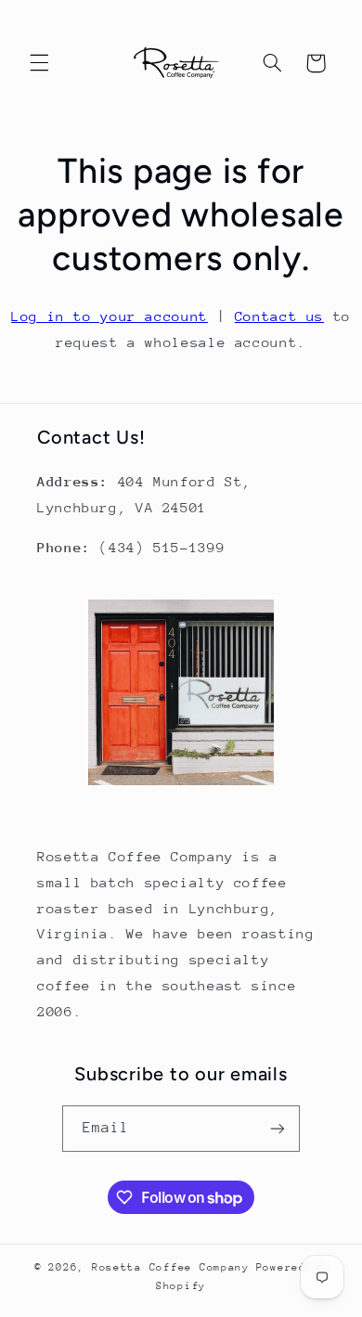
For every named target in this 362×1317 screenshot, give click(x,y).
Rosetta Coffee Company (171, 1267)
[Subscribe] (277, 1128)
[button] (39, 63)
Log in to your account (109, 316)
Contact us (279, 316)
